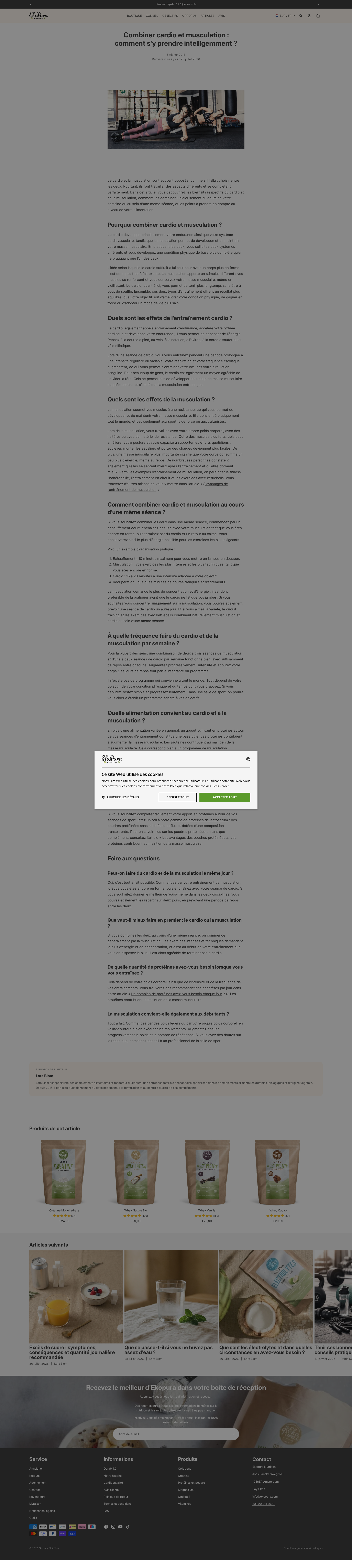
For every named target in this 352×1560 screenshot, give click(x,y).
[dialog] (176, 780)
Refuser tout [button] (178, 797)
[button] (120, 797)
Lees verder (221, 786)
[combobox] (248, 759)
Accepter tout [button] (225, 797)
